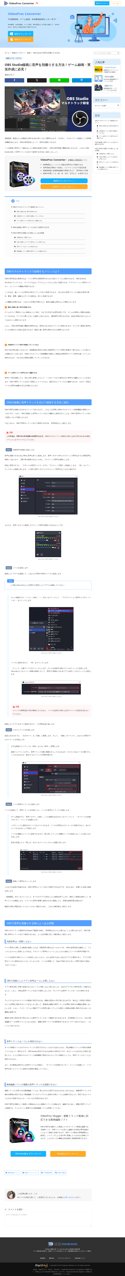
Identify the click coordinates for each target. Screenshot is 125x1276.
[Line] (59, 80)
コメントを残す (15, 1209)
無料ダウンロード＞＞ (64, 180)
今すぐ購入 (116, 3)
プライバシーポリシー (64, 1258)
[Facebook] (14, 80)
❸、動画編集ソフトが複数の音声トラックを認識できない (30, 251)
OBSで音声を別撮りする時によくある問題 (28, 233)
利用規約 (42, 1258)
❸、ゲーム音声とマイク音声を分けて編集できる (28, 220)
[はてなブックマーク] (82, 80)
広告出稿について (80, 1258)
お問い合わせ (69, 1197)
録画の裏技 (61, 1172)
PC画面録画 (47, 1172)
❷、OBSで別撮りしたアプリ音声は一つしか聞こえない (30, 242)
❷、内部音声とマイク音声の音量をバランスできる (28, 216)
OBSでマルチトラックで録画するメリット (28, 207)
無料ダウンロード (102, 3)
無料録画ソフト (13, 1172)
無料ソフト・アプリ (13, 58)
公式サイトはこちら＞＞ (64, 186)
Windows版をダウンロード (28, 1153)
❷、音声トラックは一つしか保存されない (26, 246)
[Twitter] (37, 80)
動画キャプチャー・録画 (21, 53)
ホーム (7, 53)
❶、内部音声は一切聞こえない (23, 237)
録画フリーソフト (31, 1172)
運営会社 (51, 1258)
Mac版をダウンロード (67, 1153)
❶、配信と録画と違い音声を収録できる (25, 211)
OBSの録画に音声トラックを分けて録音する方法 (31, 227)
